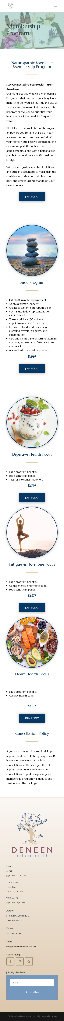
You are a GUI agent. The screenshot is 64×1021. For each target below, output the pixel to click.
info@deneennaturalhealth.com (21, 946)
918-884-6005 (13, 933)
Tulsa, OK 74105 (14, 920)
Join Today (32, 196)
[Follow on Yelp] (29, 961)
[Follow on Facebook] (10, 961)
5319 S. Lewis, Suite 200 (17, 915)
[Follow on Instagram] (20, 961)
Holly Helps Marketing (46, 1016)
